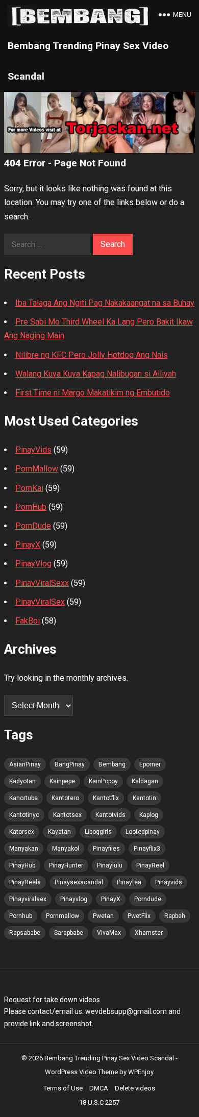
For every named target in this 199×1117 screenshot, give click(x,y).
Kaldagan (145, 781)
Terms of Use (63, 1088)
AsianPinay (25, 764)
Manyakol (65, 848)
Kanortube (23, 798)
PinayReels (25, 882)
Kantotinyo (24, 814)
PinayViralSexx (42, 583)
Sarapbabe (68, 932)
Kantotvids (110, 814)
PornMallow (36, 469)
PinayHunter (66, 865)
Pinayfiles (106, 848)
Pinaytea (129, 882)
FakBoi (27, 621)
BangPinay (70, 764)
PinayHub (22, 865)
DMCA (98, 1088)
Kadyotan (22, 781)
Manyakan (23, 848)
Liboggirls (98, 831)
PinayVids (33, 450)
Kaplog (148, 814)
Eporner (150, 764)
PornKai (29, 488)
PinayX (27, 545)
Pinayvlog (73, 899)
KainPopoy (103, 781)
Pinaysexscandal (79, 882)
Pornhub (20, 916)
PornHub (30, 507)
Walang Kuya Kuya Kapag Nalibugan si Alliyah (95, 374)
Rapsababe (24, 932)
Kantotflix (106, 798)
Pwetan (103, 916)
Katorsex (21, 831)
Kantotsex (67, 814)
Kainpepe (62, 781)
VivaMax (109, 932)
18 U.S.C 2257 (99, 1102)
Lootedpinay (143, 831)
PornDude (33, 526)
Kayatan (59, 831)
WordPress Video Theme (81, 1072)
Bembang (112, 764)
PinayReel (150, 865)
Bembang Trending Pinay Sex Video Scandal (88, 61)
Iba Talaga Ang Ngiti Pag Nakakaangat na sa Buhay (104, 303)
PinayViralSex (40, 602)
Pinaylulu (109, 865)
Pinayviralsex (27, 899)
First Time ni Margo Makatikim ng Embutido (92, 393)
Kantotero (65, 798)
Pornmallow (62, 916)
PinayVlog (33, 563)
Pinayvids (168, 882)
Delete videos (135, 1088)
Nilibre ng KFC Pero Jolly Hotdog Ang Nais (91, 355)
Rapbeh (174, 916)
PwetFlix (139, 916)
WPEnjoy (141, 1072)
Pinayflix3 (147, 848)
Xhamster (149, 932)
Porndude (147, 899)
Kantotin (144, 798)
